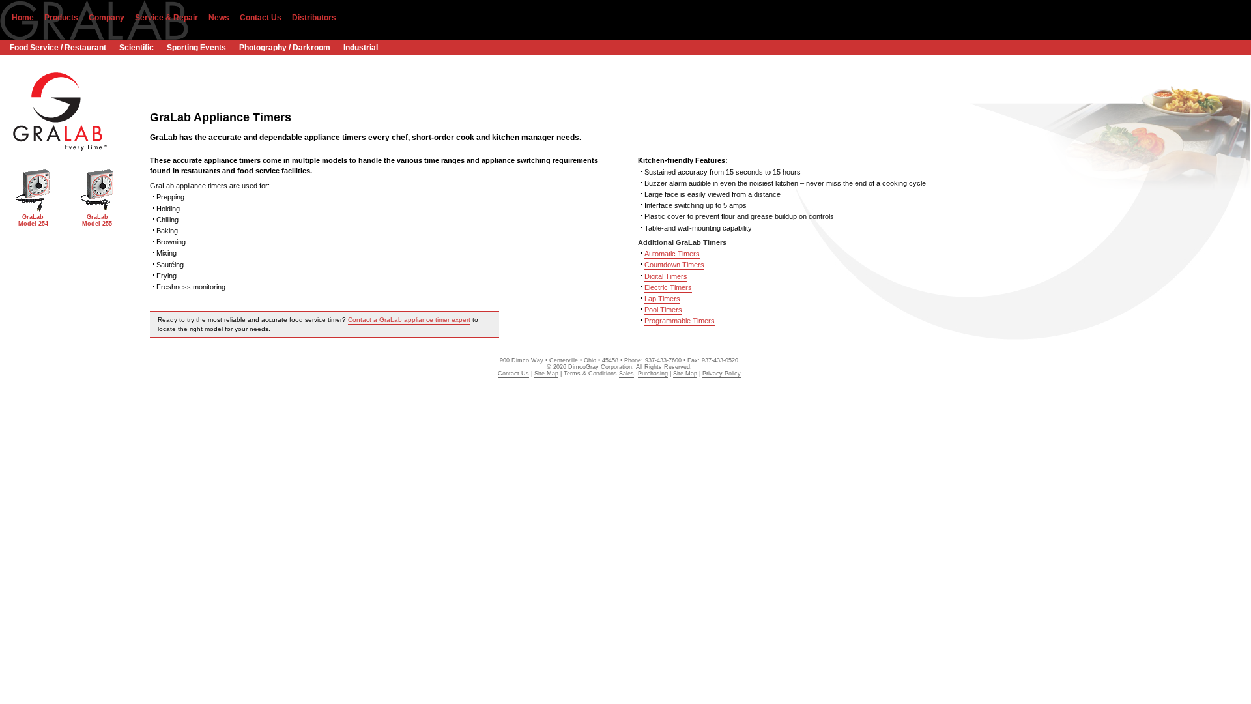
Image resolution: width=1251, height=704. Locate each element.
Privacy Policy (721, 373)
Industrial (360, 47)
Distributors (314, 17)
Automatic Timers (672, 253)
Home (23, 17)
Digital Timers (665, 276)
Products (61, 17)
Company (106, 17)
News (218, 17)
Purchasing (653, 373)
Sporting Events (196, 47)
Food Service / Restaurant (58, 47)
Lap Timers (662, 298)
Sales (626, 373)
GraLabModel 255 (97, 220)
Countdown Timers (674, 265)
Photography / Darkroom (284, 47)
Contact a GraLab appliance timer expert (409, 319)
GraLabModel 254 (33, 220)
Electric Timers (668, 287)
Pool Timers (663, 310)
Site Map (546, 373)
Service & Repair (166, 17)
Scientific (136, 47)
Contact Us (260, 17)
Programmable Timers (679, 321)
